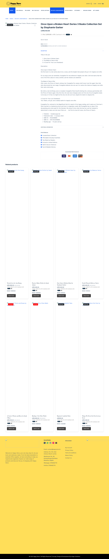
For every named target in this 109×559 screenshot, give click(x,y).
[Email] (56, 443)
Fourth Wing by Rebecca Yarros (90, 283)
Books (11, 10)
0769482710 (51, 465)
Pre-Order (27, 10)
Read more (11, 295)
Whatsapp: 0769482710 (50, 463)
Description (44, 50)
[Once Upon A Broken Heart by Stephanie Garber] (67, 225)
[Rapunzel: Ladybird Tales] (67, 358)
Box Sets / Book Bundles (57, 10)
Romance (13, 290)
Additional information (47, 127)
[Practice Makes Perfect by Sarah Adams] (42, 225)
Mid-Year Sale (35, 10)
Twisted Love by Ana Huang (14, 283)
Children (63, 423)
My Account (68, 447)
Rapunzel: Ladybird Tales (64, 416)
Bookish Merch (69, 10)
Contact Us (68, 458)
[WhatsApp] (47, 443)
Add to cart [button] (11, 428)
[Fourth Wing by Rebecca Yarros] (92, 225)
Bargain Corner (87, 10)
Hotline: (46, 465)
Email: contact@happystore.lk (52, 449)
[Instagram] (53, 443)
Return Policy (69, 455)
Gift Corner (96, 10)
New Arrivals (19, 10)
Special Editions (45, 10)
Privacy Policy (69, 450)
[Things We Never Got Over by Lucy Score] (92, 358)
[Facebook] (50, 443)
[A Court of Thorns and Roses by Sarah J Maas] (17, 358)
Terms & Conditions (70, 453)
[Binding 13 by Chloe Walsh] (42, 358)
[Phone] (45, 443)
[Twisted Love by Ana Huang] (17, 225)
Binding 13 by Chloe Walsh (39, 416)
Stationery (77, 10)
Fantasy (63, 292)
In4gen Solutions (75, 556)
